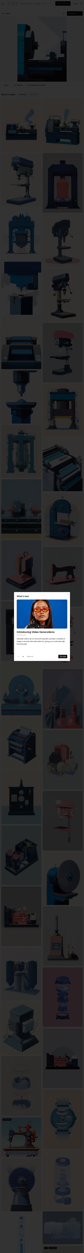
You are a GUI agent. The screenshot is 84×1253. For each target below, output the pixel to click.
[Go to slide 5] (45, 626)
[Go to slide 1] (38, 626)
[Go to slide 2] (40, 626)
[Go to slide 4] (43, 626)
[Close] (67, 594)
